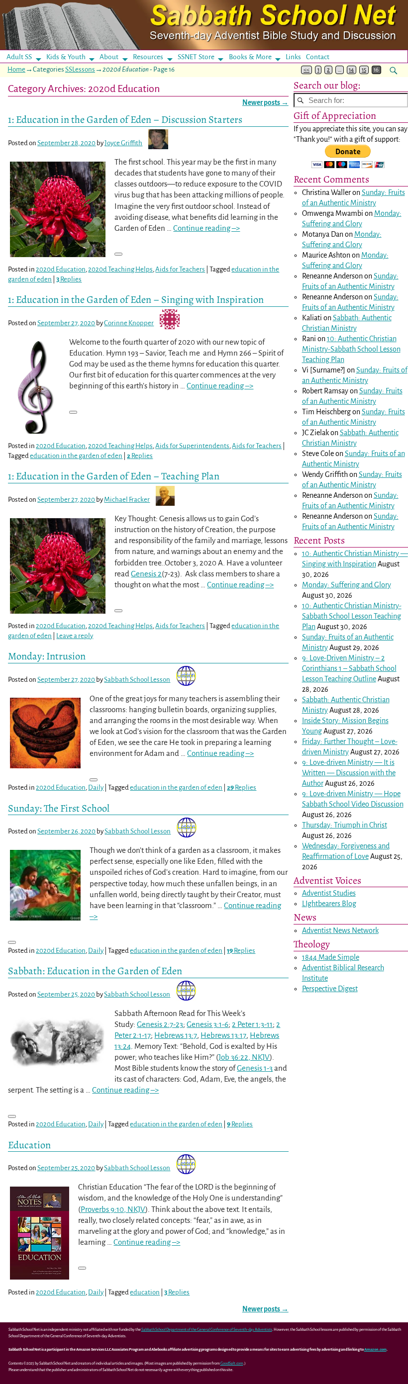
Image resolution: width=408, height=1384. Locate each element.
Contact (317, 57)
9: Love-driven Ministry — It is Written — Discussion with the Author (349, 772)
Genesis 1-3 (255, 1068)
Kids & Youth (66, 57)
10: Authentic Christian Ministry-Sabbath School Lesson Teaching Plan (351, 349)
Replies (69, 279)
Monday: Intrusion (47, 656)
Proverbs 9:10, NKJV (113, 1209)
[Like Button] (118, 254)
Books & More (250, 57)
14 (351, 70)
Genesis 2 (146, 573)
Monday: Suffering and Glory (346, 585)
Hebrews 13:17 (223, 1035)
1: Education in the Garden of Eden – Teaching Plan (113, 476)
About (109, 57)
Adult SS (19, 57)
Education (29, 1145)
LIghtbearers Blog (329, 904)
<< (306, 70)
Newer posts (265, 102)
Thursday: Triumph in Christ (344, 825)
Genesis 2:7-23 (160, 1024)
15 (364, 70)
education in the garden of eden (76, 456)
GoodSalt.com (231, 1363)
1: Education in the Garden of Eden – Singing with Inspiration (136, 299)
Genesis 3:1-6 (207, 1024)
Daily (95, 787)
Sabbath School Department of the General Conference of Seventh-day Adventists (206, 1329)
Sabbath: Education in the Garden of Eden (95, 971)
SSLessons (80, 69)
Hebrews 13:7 (175, 1035)
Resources (148, 57)
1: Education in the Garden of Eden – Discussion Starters (125, 119)
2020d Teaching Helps (120, 269)
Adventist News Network (340, 930)
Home (16, 69)
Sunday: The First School (58, 808)
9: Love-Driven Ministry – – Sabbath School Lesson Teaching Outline (349, 668)
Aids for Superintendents (192, 446)
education (145, 1292)
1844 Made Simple (330, 957)
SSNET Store (196, 57)
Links (296, 57)
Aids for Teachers (180, 269)
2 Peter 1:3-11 (252, 1024)
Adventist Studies (329, 893)
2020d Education (61, 269)
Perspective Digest (330, 989)
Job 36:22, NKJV (244, 1057)
